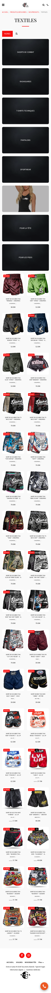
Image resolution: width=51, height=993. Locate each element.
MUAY (37, 659)
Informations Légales (16, 970)
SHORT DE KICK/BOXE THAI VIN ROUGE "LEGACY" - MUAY (37, 655)
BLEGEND (12, 856)
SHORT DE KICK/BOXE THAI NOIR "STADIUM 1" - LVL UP (13, 734)
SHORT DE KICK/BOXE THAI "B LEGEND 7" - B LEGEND (13, 932)
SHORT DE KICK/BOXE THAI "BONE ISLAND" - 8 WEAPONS (38, 497)
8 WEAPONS (12, 303)
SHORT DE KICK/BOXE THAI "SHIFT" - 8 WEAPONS (38, 458)
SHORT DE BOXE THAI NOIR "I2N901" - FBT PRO (38, 695)
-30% (36, 829)
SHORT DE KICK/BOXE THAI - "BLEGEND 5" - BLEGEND (13, 892)
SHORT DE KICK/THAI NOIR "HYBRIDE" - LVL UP (13, 813)
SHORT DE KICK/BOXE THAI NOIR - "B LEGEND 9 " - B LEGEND (38, 853)
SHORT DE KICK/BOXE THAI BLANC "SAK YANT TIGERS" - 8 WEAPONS (38, 576)
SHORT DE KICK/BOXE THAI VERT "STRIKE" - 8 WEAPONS (38, 300)
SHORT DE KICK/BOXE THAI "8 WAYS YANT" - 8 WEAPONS (13, 418)
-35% (36, 750)
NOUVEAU (6, 276)
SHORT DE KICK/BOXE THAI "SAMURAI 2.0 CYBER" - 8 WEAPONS (13, 497)
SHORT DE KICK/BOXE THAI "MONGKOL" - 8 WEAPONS (13, 300)
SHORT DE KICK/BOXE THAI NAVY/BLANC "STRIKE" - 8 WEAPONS (38, 339)
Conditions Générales (33, 970)
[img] (13, 285)
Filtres (7, 33)
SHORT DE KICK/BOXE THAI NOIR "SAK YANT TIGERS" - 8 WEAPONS (13, 616)
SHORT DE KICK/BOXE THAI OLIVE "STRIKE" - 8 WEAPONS (13, 379)
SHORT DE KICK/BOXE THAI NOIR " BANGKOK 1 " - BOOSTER (37, 813)
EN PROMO (31, 750)
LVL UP (12, 738)
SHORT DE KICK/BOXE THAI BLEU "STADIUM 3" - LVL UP (13, 774)
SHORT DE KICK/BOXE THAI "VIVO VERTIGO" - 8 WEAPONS (13, 458)
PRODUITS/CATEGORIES (18, 12)
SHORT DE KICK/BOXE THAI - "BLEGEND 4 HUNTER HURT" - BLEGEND (38, 932)
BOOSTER (37, 817)
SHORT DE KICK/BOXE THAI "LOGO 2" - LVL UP (38, 774)
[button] (3, 5)
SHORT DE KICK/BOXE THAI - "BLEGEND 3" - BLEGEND (38, 892)
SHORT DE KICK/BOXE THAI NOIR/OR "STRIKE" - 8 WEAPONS (13, 339)
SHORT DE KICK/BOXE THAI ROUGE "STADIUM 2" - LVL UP (38, 734)
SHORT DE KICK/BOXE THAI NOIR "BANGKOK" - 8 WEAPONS (37, 379)
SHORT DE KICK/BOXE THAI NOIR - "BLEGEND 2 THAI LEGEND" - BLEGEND (13, 853)
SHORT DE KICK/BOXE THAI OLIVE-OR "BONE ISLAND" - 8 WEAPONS (13, 576)
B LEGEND (37, 856)
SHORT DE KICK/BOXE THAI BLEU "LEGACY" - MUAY (13, 695)
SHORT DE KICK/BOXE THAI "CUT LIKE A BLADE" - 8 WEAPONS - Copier (13, 655)
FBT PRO (37, 698)
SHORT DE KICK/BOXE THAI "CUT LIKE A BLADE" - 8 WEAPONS (38, 616)
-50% (12, 789)
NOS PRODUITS (34, 12)
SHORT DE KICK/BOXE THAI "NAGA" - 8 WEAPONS (13, 537)
